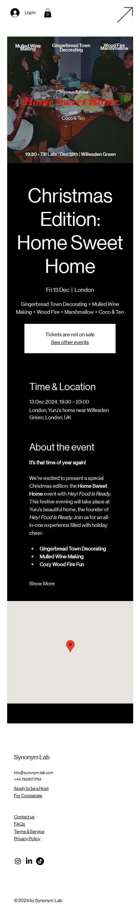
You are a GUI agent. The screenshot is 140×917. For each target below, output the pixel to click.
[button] (47, 12)
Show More (42, 583)
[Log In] (10, 12)
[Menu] (125, 14)
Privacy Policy (27, 838)
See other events (70, 342)
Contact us (24, 816)
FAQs (19, 824)
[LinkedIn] (29, 861)
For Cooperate (28, 795)
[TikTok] (40, 861)
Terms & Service (29, 831)
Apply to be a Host (31, 788)
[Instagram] (18, 861)
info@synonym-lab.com (33, 772)
